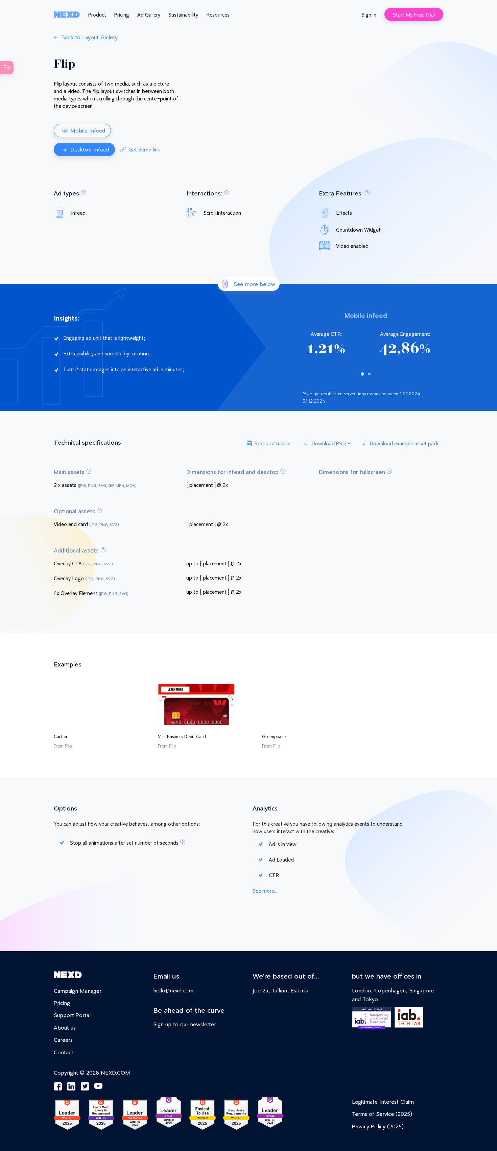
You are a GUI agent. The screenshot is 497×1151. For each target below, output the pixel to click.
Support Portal (72, 1014)
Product (97, 14)
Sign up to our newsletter (184, 1024)
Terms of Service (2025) (382, 1113)
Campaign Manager (77, 990)
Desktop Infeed (89, 149)
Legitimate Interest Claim (383, 1101)
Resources (218, 14)
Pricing (121, 14)
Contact (63, 1052)
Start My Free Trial (414, 14)
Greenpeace (274, 736)
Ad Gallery (148, 14)
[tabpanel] (366, 340)
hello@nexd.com (173, 990)
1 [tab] (362, 374)
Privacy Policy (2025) (378, 1126)
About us (65, 1027)
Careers (63, 1039)
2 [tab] (369, 374)
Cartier (61, 736)
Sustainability (183, 14)
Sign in (368, 14)
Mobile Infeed (87, 130)
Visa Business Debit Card (182, 736)
